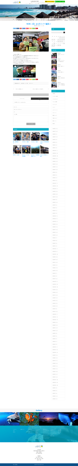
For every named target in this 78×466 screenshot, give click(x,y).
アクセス (59, 433)
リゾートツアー (55, 104)
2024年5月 (55, 202)
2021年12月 (55, 281)
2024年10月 (55, 188)
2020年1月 (55, 344)
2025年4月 (55, 172)
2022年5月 (55, 267)
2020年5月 (55, 333)
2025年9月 (55, 158)
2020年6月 (55, 330)
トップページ (14, 429)
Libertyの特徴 (59, 430)
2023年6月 (55, 232)
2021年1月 (55, 311)
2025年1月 (55, 180)
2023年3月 (55, 240)
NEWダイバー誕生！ (16, 154)
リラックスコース (30, 433)
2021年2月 (55, 308)
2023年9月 (55, 224)
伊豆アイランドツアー (38, 434)
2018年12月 (55, 379)
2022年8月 (55, 259)
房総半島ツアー (37, 433)
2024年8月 (55, 194)
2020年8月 (55, 325)
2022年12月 (55, 248)
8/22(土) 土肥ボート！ (61, 66)
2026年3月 (55, 142)
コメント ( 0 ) (39, 98)
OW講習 (39, 25)
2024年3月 (55, 207)
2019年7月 (55, 360)
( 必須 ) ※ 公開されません (18, 109)
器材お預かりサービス (38, 438)
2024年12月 (55, 183)
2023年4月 (55, 237)
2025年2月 (55, 177)
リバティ (54, 107)
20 (54, 43)
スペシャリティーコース (46, 438)
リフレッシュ (54, 112)
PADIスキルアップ (49, 3)
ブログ (58, 3)
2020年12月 (55, 314)
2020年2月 (55, 341)
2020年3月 (55, 338)
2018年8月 (55, 390)
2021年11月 (55, 284)
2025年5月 (55, 169)
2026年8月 (55, 128)
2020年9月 (55, 322)
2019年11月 (55, 349)
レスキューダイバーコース (46, 433)
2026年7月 (55, 131)
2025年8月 (55, 161)
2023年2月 (55, 243)
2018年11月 (55, 382)
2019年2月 (55, 374)
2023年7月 (55, 229)
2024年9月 (55, 191)
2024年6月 (55, 199)
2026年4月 (55, 139)
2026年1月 (55, 147)
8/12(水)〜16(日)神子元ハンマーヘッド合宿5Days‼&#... (61, 85)
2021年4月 (55, 303)
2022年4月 (55, 270)
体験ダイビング (31, 3)
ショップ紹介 (62, 3)
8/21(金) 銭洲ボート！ (61, 72)
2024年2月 (55, 210)
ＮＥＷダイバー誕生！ (25, 141)
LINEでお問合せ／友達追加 (60, 1)
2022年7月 (55, 262)
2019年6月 (55, 363)
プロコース (51, 434)
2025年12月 (55, 150)
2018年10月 (55, 385)
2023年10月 (55, 221)
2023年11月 (55, 218)
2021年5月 (55, 300)
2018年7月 (55, 393)
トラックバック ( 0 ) (22, 98)
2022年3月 (55, 273)
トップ (26, 3)
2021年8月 (55, 292)
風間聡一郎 (18, 83)
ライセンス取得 (37, 3)
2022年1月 (55, 278)
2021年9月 (55, 289)
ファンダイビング (43, 3)
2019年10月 (55, 352)
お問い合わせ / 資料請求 (50, 1)
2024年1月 (55, 213)
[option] (10, 419)
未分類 (53, 123)
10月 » (54, 46)
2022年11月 (55, 251)
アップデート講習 (55, 96)
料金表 (55, 3)
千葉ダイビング (55, 118)
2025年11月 (55, 153)
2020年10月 (55, 319)
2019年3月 (55, 371)
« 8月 (52, 46)
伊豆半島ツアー (37, 430)
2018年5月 (55, 398)
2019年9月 (55, 355)
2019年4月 (55, 368)
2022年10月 (55, 254)
